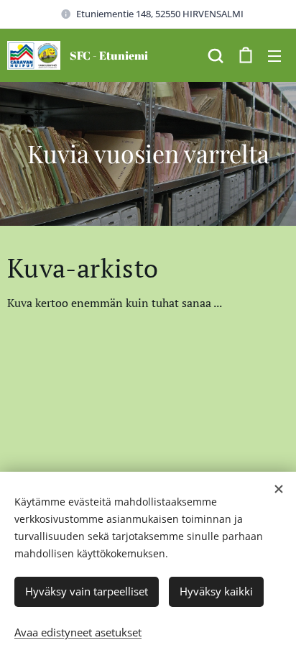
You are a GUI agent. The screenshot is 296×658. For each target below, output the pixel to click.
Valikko (274, 55)
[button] (215, 55)
